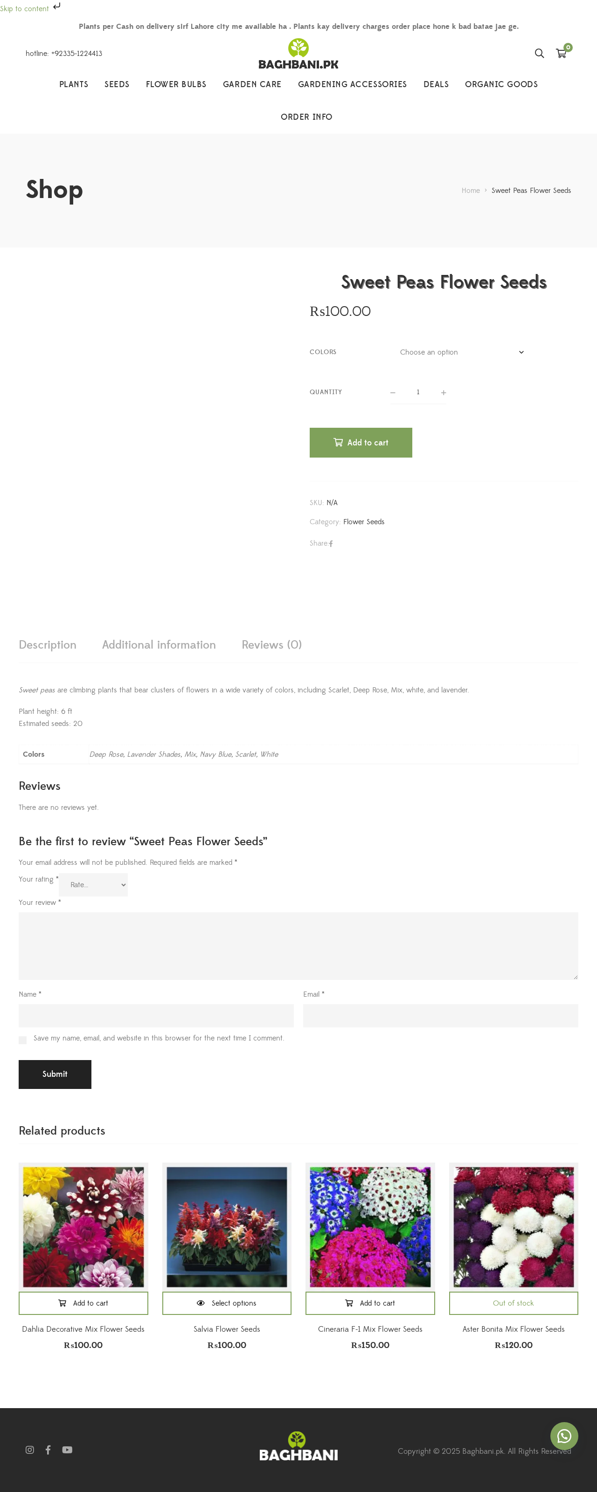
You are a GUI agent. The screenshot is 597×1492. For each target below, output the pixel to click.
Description (47, 645)
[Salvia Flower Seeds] (227, 1227)
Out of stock (513, 1303)
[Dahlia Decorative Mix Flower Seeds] (83, 1227)
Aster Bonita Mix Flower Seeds (514, 1329)
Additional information (159, 645)
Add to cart (368, 443)
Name (30, 994)
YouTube (67, 1450)
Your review (40, 902)
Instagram (30, 1450)
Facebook (48, 1450)
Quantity (326, 392)
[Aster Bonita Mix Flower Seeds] (514, 1227)
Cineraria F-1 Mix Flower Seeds (370, 1329)
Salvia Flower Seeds (227, 1329)
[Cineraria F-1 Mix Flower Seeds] (370, 1227)
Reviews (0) (272, 645)
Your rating (39, 879)
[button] (564, 1436)
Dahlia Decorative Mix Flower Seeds (83, 1329)
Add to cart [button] (90, 1303)
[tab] (47, 645)
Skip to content (25, 9)
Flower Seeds (364, 522)
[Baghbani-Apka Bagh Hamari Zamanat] (298, 53)
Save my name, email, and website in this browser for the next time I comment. (159, 1038)
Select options (234, 1303)
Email (314, 994)
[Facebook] (331, 544)
